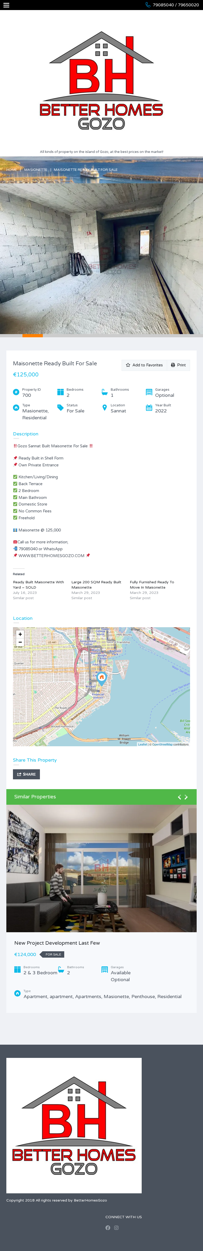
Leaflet (142, 744)
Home (11, 170)
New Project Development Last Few (57, 943)
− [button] (20, 642)
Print (180, 365)
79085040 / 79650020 (176, 5)
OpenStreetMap (162, 744)
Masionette (35, 170)
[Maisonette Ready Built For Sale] (101, 679)
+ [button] (20, 634)
